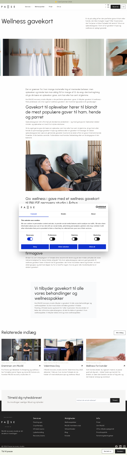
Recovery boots (39, 436)
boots (57, 308)
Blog (66, 432)
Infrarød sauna (38, 429)
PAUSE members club (73, 426)
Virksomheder (70, 429)
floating (37, 308)
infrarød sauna (46, 308)
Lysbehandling (38, 432)
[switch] (52, 238)
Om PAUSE (100, 426)
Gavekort (120, 451)
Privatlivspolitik (101, 432)
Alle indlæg (119, 333)
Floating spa (37, 422)
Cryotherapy (38, 426)
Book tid (115, 7)
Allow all (92, 247)
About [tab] (93, 214)
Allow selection (63, 247)
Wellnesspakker (40, 7)
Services (27, 7)
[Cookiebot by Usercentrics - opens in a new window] (97, 207)
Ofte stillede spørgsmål (105, 429)
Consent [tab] (34, 214)
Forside (67, 436)
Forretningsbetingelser (104, 436)
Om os (59, 7)
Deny (35, 247)
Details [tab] (63, 214)
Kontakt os (107, 451)
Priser (50, 7)
